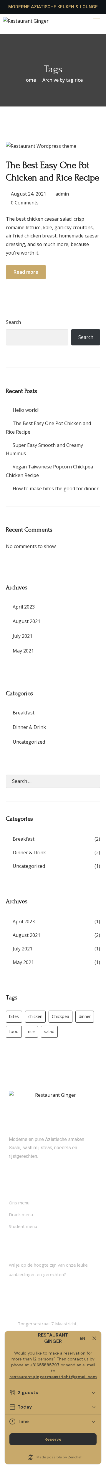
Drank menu (21, 1214)
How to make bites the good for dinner (56, 488)
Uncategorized (29, 742)
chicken (35, 1016)
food (14, 1031)
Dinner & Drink (29, 727)
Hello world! (26, 410)
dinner (85, 1016)
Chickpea (60, 1016)
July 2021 (22, 636)
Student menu (23, 1226)
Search (13, 322)
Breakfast (23, 712)
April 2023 (24, 607)
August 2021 (26, 621)
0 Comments (25, 202)
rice (31, 1031)
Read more (26, 272)
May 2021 (23, 650)
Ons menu (19, 1203)
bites (14, 1016)
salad (49, 1031)
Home (29, 80)
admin (62, 194)
